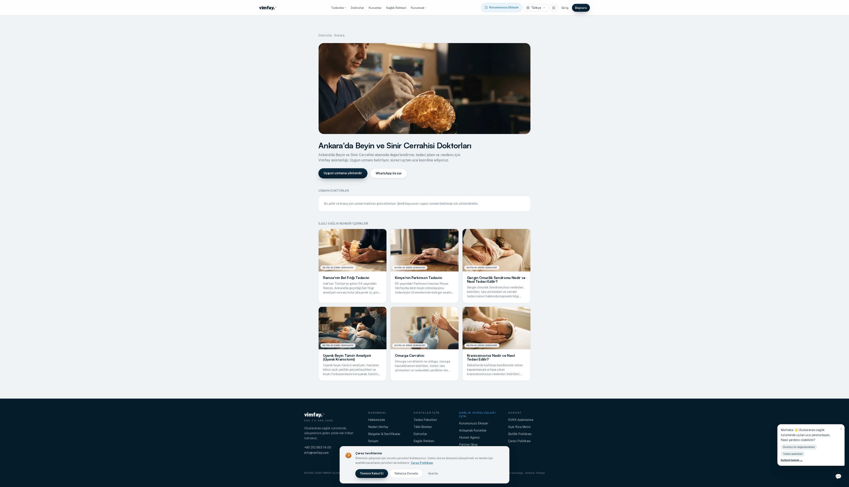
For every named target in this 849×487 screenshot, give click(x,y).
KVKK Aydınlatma (520, 420)
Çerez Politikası (519, 441)
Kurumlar (375, 8)
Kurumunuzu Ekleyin (473, 423)
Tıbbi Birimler (422, 427)
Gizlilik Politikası (520, 434)
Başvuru (581, 8)
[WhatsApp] (554, 8)
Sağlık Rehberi (396, 8)
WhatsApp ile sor (389, 173)
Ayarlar (433, 473)
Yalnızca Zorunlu (406, 473)
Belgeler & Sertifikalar (384, 434)
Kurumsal (418, 8)
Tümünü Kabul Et (372, 473)
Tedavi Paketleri (425, 420)
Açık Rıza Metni (519, 427)
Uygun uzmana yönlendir (343, 173)
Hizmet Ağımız (469, 437)
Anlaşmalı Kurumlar (473, 430)
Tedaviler (338, 8)
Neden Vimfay (378, 427)
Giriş (564, 8)
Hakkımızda (376, 420)
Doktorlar (357, 8)
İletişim (373, 441)
